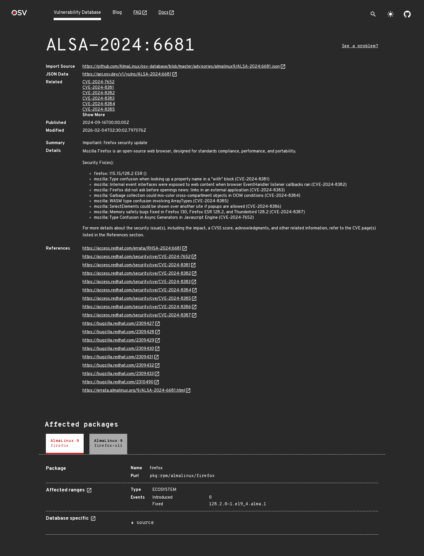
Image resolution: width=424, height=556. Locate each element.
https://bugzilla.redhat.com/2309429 (118, 340)
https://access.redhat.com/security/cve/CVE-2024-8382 (136, 273)
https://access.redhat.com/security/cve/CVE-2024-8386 (136, 307)
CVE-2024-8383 (98, 98)
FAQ (137, 13)
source (145, 523)
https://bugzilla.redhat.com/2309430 (118, 349)
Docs (163, 13)
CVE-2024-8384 (98, 104)
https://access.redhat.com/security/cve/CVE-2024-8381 (136, 265)
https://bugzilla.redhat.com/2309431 (117, 357)
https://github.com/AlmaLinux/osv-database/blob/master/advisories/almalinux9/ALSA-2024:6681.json (181, 66)
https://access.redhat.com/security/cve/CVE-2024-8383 (136, 282)
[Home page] (19, 14)
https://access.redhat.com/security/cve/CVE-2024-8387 (136, 315)
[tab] (65, 444)
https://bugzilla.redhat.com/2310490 (117, 382)
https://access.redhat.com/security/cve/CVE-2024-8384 (136, 290)
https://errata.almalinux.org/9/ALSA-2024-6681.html (133, 390)
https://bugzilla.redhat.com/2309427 (118, 324)
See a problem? (360, 46)
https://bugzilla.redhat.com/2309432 (118, 365)
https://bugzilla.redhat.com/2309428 (118, 332)
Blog (117, 13)
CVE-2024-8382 (98, 93)
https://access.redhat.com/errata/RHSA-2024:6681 (131, 248)
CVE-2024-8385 (98, 109)
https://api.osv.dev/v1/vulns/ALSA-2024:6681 (126, 74)
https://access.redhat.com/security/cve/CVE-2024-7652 (136, 257)
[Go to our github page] (407, 14)
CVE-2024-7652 (98, 82)
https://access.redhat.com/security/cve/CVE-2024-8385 (136, 298)
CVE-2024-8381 (98, 88)
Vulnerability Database (77, 13)
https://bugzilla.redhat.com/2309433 (118, 374)
